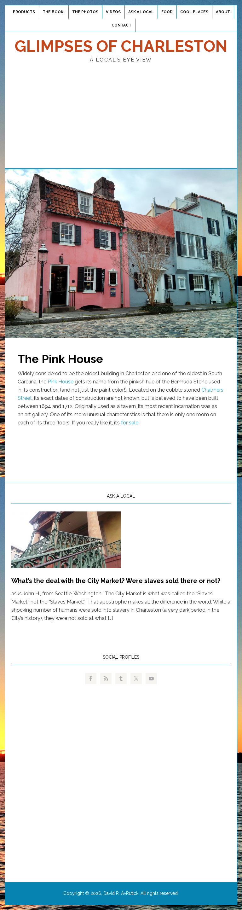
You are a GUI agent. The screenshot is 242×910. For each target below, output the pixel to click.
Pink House (60, 382)
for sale (129, 423)
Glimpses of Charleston (121, 46)
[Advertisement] (121, 121)
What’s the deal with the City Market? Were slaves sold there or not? (115, 581)
